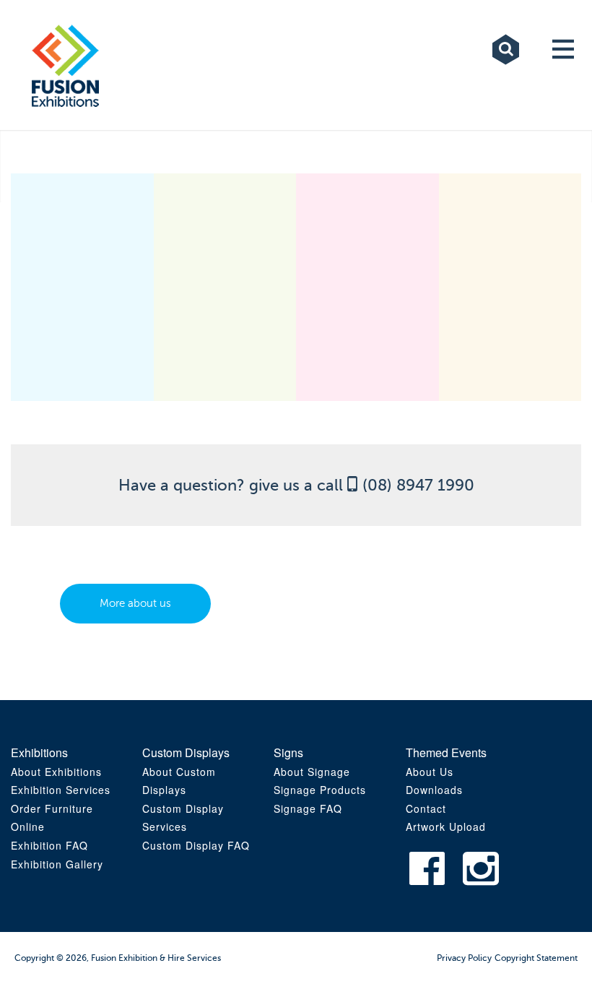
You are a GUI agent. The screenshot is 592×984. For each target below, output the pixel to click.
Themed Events (446, 752)
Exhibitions (39, 752)
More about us (135, 603)
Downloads (434, 789)
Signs (288, 752)
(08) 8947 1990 (418, 485)
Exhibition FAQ (49, 845)
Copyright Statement (536, 958)
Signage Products (320, 789)
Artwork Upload (446, 826)
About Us (429, 771)
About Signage (312, 771)
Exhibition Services (60, 789)
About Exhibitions (56, 771)
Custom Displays (186, 752)
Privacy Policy (464, 958)
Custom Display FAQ (196, 845)
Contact (426, 808)
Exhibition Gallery (57, 864)
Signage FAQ (308, 808)
